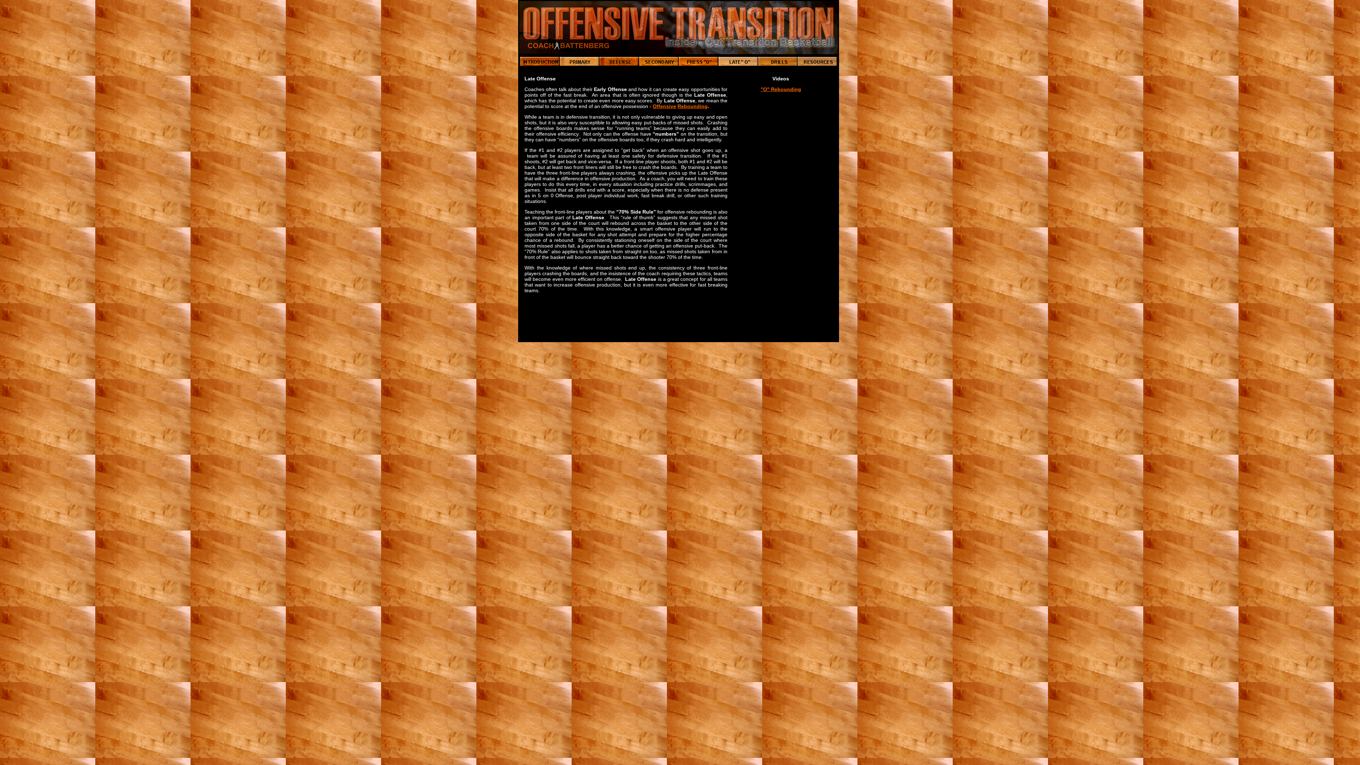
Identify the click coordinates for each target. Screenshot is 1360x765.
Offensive (664, 106)
